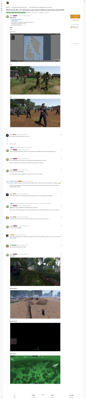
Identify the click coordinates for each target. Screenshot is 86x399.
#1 (61, 15)
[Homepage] (1, 11)
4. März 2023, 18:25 (25, 149)
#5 (61, 169)
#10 (61, 225)
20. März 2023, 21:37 (25, 254)
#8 (61, 205)
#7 (61, 193)
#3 (61, 149)
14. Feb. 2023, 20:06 (25, 15)
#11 (61, 234)
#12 (61, 245)
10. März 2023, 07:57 (25, 158)
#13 (61, 254)
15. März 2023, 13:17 (30, 181)
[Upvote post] (57, 131)
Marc (11, 245)
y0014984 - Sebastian (14, 181)
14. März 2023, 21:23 (25, 169)
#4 (61, 158)
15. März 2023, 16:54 (24, 193)
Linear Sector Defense (16, 19)
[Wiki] (1, 13)
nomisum (11, 15)
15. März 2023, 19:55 (25, 205)
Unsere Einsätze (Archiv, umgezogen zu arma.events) (16, 12)
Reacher (11, 134)
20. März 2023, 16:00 (25, 225)
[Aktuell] (1, 1)
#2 (61, 134)
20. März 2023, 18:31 (22, 234)
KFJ (10, 234)
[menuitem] (84, 1)
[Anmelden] (84, 1)
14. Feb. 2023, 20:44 (24, 134)
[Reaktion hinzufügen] (54, 131)
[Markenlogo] (7, 2)
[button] (1, 398)
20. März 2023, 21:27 (25, 245)
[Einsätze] (1, 4)
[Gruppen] (1, 8)
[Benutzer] (1, 6)
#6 (61, 181)
